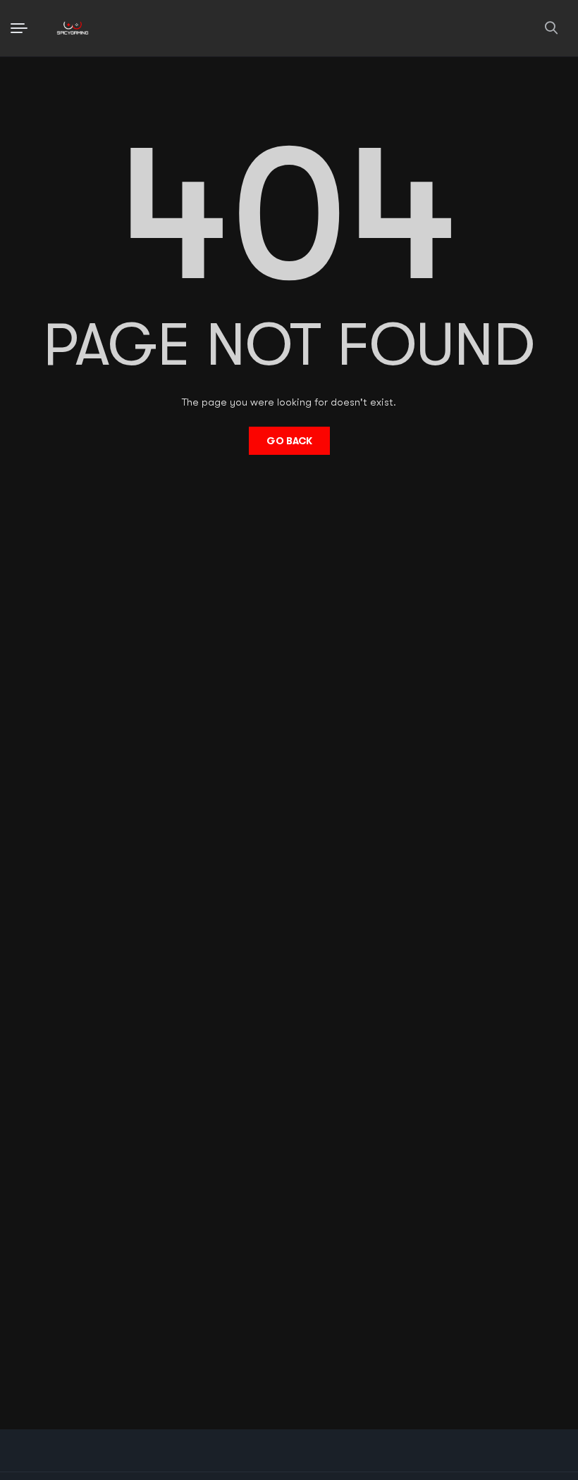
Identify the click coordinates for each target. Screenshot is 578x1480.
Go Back (289, 440)
